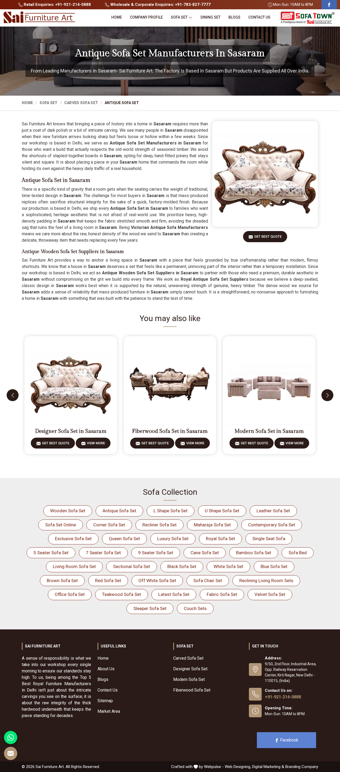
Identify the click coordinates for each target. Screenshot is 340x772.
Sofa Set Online (60, 524)
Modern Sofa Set (189, 679)
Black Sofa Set (181, 566)
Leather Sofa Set (273, 510)
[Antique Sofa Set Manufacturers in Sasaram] (265, 174)
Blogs (234, 17)
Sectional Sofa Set (131, 566)
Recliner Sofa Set (159, 524)
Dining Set (210, 17)
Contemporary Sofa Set (271, 524)
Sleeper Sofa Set (150, 608)
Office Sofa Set (70, 594)
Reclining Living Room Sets (266, 580)
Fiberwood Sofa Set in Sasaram (170, 431)
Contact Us (259, 17)
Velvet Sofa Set (269, 594)
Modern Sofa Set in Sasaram (269, 431)
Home (116, 17)
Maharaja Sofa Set (212, 524)
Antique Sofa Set (119, 510)
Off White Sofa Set (157, 580)
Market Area (108, 711)
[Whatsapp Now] (10, 737)
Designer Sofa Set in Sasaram (71, 431)
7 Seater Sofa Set (103, 552)
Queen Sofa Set (124, 538)
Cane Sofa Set (204, 552)
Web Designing (237, 766)
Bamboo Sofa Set (253, 552)
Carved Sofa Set (81, 103)
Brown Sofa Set (62, 580)
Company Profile (146, 17)
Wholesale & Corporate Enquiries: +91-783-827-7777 (160, 4)
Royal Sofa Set (220, 538)
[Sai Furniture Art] (39, 17)
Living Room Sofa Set (74, 566)
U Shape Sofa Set (222, 510)
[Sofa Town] (307, 18)
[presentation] (13, 395)
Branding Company (301, 766)
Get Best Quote (268, 236)
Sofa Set (179, 17)
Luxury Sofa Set (173, 538)
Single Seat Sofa (268, 538)
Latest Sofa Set (173, 594)
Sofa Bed (297, 552)
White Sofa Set (228, 566)
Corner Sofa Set (109, 524)
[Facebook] (329, 4)
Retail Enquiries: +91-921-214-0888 (57, 4)
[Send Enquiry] (10, 753)
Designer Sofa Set (190, 668)
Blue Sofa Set (274, 566)
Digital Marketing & (268, 766)
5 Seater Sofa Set (51, 552)
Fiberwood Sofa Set (191, 690)
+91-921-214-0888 (283, 697)
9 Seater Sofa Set (155, 552)
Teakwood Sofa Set (121, 594)
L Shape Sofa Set (171, 510)
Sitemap (105, 700)
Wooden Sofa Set (67, 510)
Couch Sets (195, 608)
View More (96, 443)
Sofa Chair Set (207, 580)
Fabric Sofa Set (222, 594)
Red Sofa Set (108, 580)
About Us (105, 668)
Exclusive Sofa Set (73, 538)
